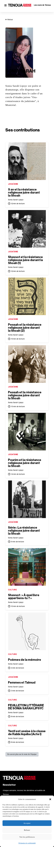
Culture (12, 590)
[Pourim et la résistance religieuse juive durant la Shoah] (27, 431)
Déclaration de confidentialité (27, 843)
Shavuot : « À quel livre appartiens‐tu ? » (23, 597)
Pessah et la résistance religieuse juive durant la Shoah (24, 395)
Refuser (27, 830)
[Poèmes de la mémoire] (27, 631)
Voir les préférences (27, 837)
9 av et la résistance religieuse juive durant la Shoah (24, 192)
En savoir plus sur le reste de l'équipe (22, 754)
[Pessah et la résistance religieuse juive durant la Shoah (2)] (27, 296)
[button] (50, 799)
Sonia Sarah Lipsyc (15, 200)
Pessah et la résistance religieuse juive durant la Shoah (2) (24, 327)
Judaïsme (13, 184)
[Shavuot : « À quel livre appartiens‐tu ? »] (27, 567)
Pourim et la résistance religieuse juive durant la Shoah (24, 462)
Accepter (27, 823)
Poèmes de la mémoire (24, 659)
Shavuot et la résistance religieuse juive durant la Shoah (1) (25, 260)
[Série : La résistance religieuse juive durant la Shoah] (27, 499)
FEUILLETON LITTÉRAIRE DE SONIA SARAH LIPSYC (26, 707)
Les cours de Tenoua (42, 5)
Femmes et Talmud (21, 682)
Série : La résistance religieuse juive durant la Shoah (24, 530)
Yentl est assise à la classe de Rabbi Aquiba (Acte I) (27, 733)
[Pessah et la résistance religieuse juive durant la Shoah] (27, 364)
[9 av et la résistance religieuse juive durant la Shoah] (27, 161)
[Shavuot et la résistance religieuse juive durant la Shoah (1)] (27, 229)
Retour (10, 19)
